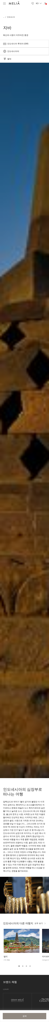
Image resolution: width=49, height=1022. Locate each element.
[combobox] (39, 3)
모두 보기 (38, 923)
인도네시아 (11, 17)
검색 (25, 1016)
